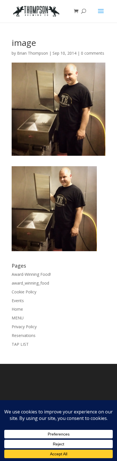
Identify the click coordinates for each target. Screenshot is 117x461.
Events (18, 300)
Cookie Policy (24, 291)
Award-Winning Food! (31, 274)
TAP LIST (20, 344)
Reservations (23, 335)
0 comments (92, 53)
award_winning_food (30, 283)
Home (17, 309)
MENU (18, 318)
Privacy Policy (24, 326)
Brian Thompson (32, 53)
